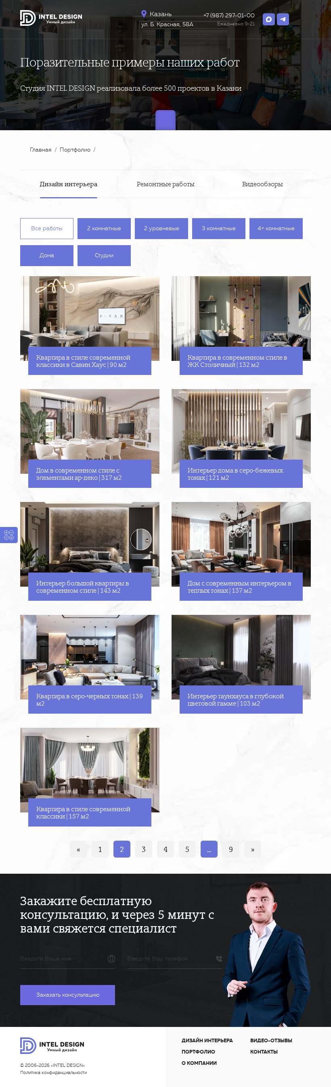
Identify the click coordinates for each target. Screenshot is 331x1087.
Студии (104, 255)
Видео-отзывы (271, 1040)
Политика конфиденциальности (53, 1072)
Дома (47, 255)
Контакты (264, 1052)
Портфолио (198, 1052)
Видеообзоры (262, 184)
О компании (199, 1063)
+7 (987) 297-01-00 (229, 15)
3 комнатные (219, 228)
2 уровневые (161, 228)
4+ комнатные (276, 228)
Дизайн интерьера (68, 183)
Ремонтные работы (166, 184)
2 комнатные (104, 228)
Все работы (47, 228)
